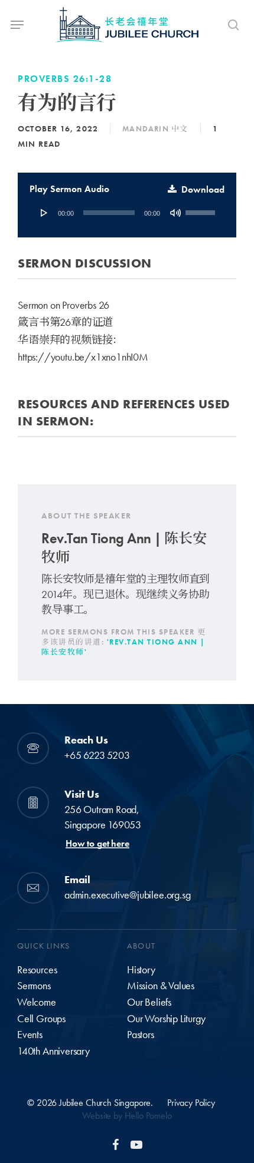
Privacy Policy (191, 1102)
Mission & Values (160, 986)
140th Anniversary (53, 1051)
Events (30, 1034)
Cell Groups (41, 1019)
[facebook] (115, 1144)
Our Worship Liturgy (166, 1019)
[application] (127, 213)
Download (202, 189)
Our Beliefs (149, 1002)
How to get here (97, 843)
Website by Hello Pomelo (126, 1115)
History (141, 970)
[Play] (44, 213)
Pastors (140, 1034)
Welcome (36, 1002)
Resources (37, 970)
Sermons (34, 986)
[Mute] (175, 213)
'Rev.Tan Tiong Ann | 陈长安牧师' (123, 647)
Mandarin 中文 (155, 129)
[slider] (202, 208)
